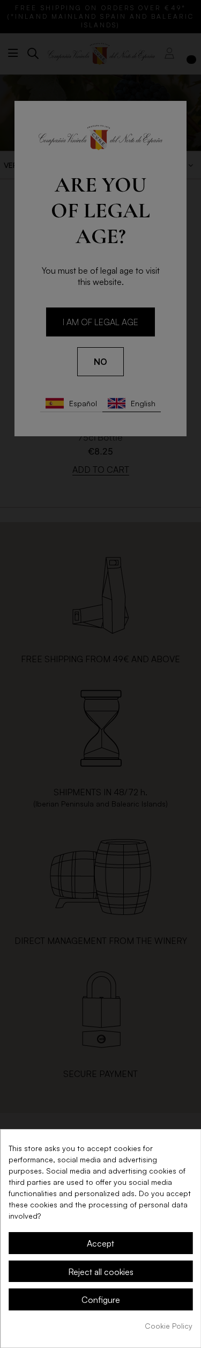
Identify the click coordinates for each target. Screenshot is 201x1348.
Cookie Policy (168, 1325)
